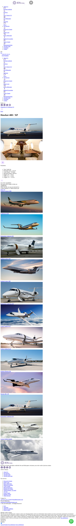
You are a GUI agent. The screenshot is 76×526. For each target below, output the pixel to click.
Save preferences (20, 524)
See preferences (64, 518)
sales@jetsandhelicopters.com (16, 499)
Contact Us (3, 185)
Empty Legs (6, 482)
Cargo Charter (7, 486)
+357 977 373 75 (6, 54)
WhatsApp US (4, 107)
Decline (6, 524)
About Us (6, 6)
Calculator (6, 47)
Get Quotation (5, 55)
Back (2, 111)
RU (1, 53)
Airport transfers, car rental (10, 490)
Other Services (7, 495)
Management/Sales (8, 487)
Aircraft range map (8, 476)
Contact (5, 49)
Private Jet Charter (8, 481)
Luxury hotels (7, 493)
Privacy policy (7, 510)
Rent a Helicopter (8, 483)
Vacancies (6, 507)
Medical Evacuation (8, 485)
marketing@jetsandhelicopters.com (9, 502)
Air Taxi (5, 491)
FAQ (5, 506)
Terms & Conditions (8, 508)
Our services (6, 26)
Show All (3, 189)
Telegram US (11, 107)
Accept (2, 524)
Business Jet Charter (8, 489)
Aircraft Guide (7, 46)
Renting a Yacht (7, 494)
